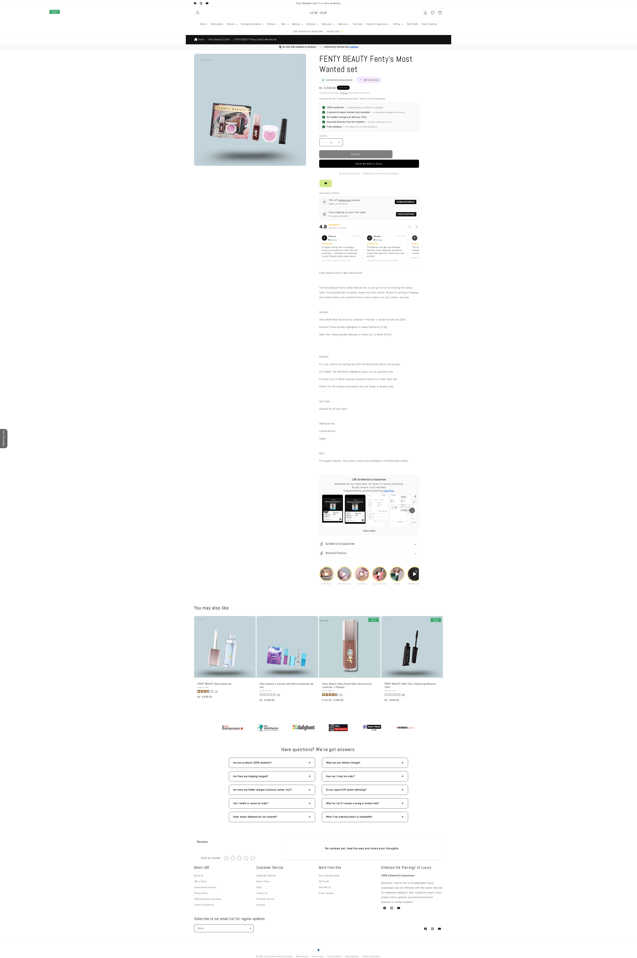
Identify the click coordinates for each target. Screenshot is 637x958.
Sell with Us (325, 887)
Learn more (369, 530)
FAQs (259, 887)
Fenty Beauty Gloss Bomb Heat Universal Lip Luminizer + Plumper (347, 685)
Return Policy (263, 881)
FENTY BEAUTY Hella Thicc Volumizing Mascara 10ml (410, 685)
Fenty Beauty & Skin (219, 39)
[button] (197, 12)
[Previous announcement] (270, 3)
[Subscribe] (250, 928)
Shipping (344, 92)
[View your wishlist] (433, 12)
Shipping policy (352, 956)
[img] (205, 691)
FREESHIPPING (406, 214)
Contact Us (262, 893)
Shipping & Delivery (266, 875)
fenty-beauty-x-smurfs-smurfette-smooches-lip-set (287, 685)
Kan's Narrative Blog (329, 875)
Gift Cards (324, 881)
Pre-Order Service (265, 898)
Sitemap (260, 904)
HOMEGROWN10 (406, 202)
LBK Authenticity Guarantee (207, 898)
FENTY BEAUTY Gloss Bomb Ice (214, 684)
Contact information (371, 956)
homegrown (344, 200)
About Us (198, 875)
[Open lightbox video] (327, 574)
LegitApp (353, 46)
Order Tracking (326, 893)
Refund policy (302, 956)
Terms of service (334, 956)
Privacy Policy (201, 893)
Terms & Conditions (204, 904)
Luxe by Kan (269, 956)
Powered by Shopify (284, 956)
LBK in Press (200, 881)
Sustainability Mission (205, 887)
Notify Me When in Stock (369, 163)
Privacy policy (318, 956)
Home (201, 39)
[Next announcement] (367, 3)
